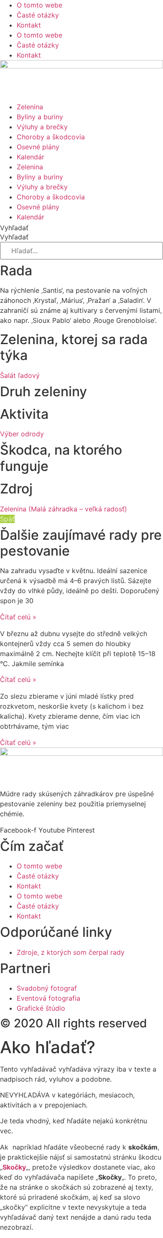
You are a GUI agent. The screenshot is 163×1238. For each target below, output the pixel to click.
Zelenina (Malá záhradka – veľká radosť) (63, 509)
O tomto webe (39, 5)
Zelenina (30, 107)
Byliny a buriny (40, 117)
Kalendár (30, 157)
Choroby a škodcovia (51, 137)
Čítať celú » (18, 617)
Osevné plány (38, 147)
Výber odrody (22, 434)
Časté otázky (38, 15)
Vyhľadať (14, 227)
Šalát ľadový (20, 375)
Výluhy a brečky (42, 127)
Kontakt (29, 25)
